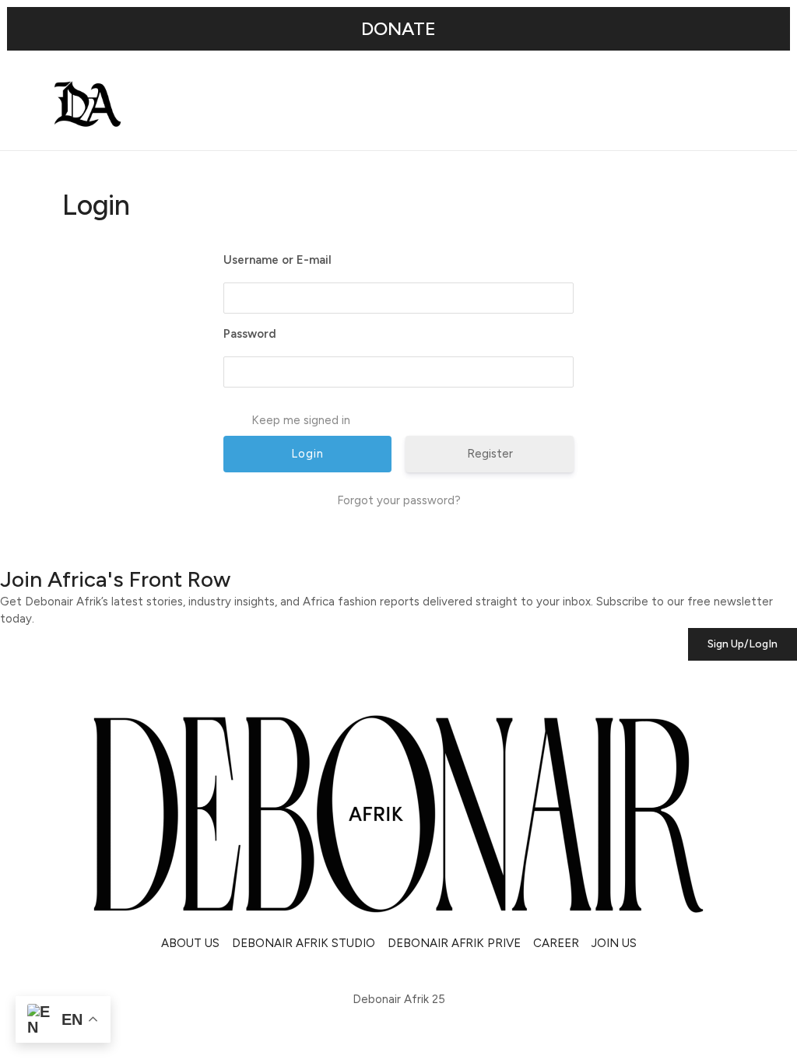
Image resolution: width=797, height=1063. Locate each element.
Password (249, 334)
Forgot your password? (399, 500)
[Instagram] (19, 971)
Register (490, 454)
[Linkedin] (97, 971)
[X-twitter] (58, 971)
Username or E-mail (277, 260)
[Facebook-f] (136, 971)
